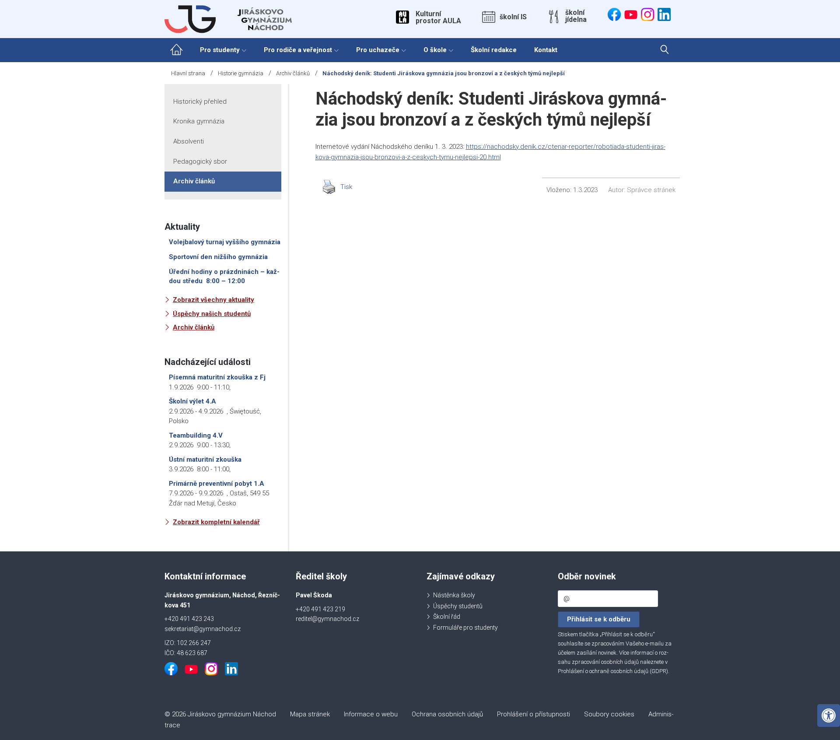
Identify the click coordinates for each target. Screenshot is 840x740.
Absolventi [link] (188, 141)
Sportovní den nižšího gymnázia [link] (218, 257)
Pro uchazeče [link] (377, 50)
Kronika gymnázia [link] (198, 121)
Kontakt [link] (545, 50)
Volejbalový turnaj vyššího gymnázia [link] (224, 242)
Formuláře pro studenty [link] (465, 627)
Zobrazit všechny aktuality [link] (213, 300)
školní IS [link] (513, 17)
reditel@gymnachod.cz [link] (327, 618)
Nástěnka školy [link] (454, 595)
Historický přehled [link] (200, 101)
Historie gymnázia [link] (240, 73)
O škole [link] (435, 50)
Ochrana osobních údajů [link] (447, 714)
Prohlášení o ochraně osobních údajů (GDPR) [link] (613, 671)
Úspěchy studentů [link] (458, 606)
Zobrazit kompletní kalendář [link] (216, 522)
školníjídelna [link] (576, 16)
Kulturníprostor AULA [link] (438, 18)
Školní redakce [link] (494, 50)
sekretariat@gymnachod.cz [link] (202, 628)
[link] (828, 715)
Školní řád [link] (446, 616)
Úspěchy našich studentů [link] (212, 314)
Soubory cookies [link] (609, 714)
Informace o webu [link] (371, 714)
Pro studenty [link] (220, 50)
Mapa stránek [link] (310, 714)
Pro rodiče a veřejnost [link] (298, 50)
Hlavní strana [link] (188, 73)
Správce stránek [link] (651, 190)
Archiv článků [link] (293, 73)
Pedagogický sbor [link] (200, 161)
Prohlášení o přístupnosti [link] (533, 714)
